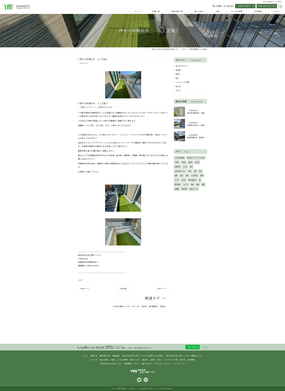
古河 (191, 167)
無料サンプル (194, 189)
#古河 (143, 306)
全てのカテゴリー (182, 66)
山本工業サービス (180, 171)
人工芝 (184, 180)
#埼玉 (162, 306)
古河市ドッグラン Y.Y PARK (196, 158)
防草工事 (184, 189)
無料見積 (177, 184)
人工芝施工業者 (179, 158)
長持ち (178, 74)
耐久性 (178, 86)
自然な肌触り (192, 180)
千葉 (195, 171)
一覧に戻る (123, 288)
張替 (203, 184)
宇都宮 (184, 162)
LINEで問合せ (244, 6)
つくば (185, 167)
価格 (176, 175)
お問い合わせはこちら (267, 6)
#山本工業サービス (121, 306)
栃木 (200, 171)
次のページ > (162, 288)
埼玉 (181, 175)
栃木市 (190, 162)
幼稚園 (177, 189)
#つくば (135, 306)
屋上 (197, 184)
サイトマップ (179, 364)
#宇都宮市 (153, 306)
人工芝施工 (194, 175)
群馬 (189, 171)
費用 (202, 175)
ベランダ (185, 184)
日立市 (197, 162)
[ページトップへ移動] (205, 347)
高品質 (178, 70)
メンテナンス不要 (182, 82)
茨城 (187, 175)
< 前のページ (84, 288)
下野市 (177, 162)
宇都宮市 (177, 167)
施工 (177, 78)
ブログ (80, 280)
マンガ (177, 180)
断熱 (192, 184)
